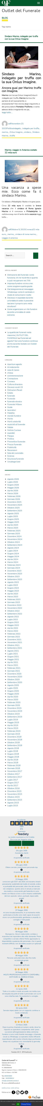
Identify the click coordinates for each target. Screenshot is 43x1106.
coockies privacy (6, 1088)
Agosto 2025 (13, 513)
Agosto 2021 (13, 650)
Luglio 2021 (12, 653)
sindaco (27, 132)
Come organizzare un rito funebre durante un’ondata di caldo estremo (22, 312)
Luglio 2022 (12, 619)
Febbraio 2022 (13, 633)
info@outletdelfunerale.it (10, 1081)
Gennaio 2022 (13, 636)
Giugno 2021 (13, 656)
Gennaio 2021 (13, 670)
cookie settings (15, 1088)
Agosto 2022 (13, 616)
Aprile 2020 (12, 696)
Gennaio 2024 (13, 567)
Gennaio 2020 (13, 705)
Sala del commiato (15, 453)
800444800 (8, 1076)
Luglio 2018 (12, 751)
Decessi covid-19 (15, 387)
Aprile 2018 (12, 759)
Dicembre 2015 (14, 791)
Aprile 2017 (12, 785)
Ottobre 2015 (13, 797)
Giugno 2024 (13, 553)
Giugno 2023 (13, 588)
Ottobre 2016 (13, 788)
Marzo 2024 (12, 562)
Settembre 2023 (14, 579)
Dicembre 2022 (14, 605)
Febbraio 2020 (13, 702)
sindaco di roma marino (25, 234)
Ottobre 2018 (13, 742)
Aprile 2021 (12, 662)
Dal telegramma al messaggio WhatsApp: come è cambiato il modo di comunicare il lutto (20, 292)
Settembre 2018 (14, 745)
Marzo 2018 (12, 762)
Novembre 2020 (14, 676)
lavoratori (11, 410)
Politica (10, 128)
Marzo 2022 (12, 631)
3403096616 (9, 1078)
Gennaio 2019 (13, 734)
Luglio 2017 (12, 779)
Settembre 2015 (14, 799)
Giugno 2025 (13, 519)
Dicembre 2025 (14, 502)
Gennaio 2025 (13, 533)
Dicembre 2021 (14, 639)
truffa (12, 135)
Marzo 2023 (12, 596)
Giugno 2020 (13, 691)
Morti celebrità (14, 421)
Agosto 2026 (13, 479)
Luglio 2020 (12, 688)
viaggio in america (10, 238)
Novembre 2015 (14, 794)
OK (18, 1104)
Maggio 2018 (13, 756)
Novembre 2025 (14, 504)
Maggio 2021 (13, 659)
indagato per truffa (30, 128)
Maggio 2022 (13, 625)
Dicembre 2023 (14, 570)
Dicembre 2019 (14, 708)
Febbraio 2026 (13, 496)
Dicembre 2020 (14, 673)
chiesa (10, 372)
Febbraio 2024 (13, 565)
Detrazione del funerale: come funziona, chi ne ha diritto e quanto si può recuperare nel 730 (22, 277)
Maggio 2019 (13, 722)
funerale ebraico (14, 401)
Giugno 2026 (13, 484)
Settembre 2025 (14, 510)
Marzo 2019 (12, 728)
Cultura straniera (14, 384)
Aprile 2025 (12, 525)
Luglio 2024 (12, 550)
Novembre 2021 (14, 642)
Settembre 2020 (14, 682)
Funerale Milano (14, 404)
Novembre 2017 (14, 771)
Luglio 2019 (12, 719)
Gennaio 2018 (13, 768)
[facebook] (13, 1092)
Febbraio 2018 (13, 765)
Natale (10, 427)
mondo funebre (14, 415)
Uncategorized (13, 461)
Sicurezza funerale (15, 458)
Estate (10, 393)
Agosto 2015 (13, 802)
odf (9, 123)
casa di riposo (13, 370)
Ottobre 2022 (13, 610)
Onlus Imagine (16, 132)
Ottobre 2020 (13, 679)
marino (5, 132)
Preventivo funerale (16, 441)
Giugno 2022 (13, 622)
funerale (11, 395)
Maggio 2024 (13, 556)
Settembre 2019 (14, 716)
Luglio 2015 (12, 805)
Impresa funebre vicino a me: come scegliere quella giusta (20, 285)
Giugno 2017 (13, 782)
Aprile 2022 (12, 628)
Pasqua (10, 435)
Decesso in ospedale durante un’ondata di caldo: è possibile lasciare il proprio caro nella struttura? (20, 302)
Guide (9, 407)
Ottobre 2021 (13, 645)
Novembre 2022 (14, 608)
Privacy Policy (25, 1104)
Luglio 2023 (12, 585)
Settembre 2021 (14, 648)
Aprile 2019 (12, 725)
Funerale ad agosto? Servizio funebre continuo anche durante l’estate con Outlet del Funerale (22, 342)
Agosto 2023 (13, 582)
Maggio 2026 (13, 487)
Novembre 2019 (14, 711)
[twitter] (22, 1092)
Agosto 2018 (13, 748)
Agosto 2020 (13, 685)
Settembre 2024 (14, 545)
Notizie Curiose (14, 430)
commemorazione (15, 375)
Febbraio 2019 (13, 731)
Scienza (10, 456)
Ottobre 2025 (13, 507)
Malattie (11, 413)
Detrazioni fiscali (14, 390)
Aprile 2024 (12, 559)
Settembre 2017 (14, 776)
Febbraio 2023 (13, 599)
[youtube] (26, 1092)
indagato (17, 128)
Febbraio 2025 (13, 530)
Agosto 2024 (13, 547)
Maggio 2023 (13, 590)
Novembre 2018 (14, 739)
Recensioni (12, 450)
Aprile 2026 (12, 490)
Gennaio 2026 (13, 499)
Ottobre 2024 (13, 542)
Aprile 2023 (12, 593)
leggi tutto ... (7, 112)
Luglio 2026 (12, 482)
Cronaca (29, 229)
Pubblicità (11, 447)
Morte (10, 418)
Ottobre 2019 (13, 713)
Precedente (15, 843)
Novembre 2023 (14, 573)
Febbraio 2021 (13, 668)
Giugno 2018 (13, 754)
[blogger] (18, 1092)
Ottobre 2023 (13, 576)
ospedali (11, 433)
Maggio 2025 (13, 522)
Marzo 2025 (12, 527)
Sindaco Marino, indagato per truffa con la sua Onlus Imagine (21, 37)
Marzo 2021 (12, 665)
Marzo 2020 (12, 699)
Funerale (11, 398)
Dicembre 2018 (14, 736)
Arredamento (13, 367)
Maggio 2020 (13, 693)
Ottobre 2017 (13, 774)
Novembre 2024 (14, 539)
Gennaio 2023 (13, 602)
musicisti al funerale (16, 424)
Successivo (28, 843)
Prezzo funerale (14, 444)
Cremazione (12, 378)
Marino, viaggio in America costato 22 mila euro (21, 151)
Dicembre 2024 (14, 536)
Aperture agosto (14, 364)
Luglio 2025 (12, 516)
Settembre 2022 (14, 613)
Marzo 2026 (12, 493)
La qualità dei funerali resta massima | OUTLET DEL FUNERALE (19, 335)
